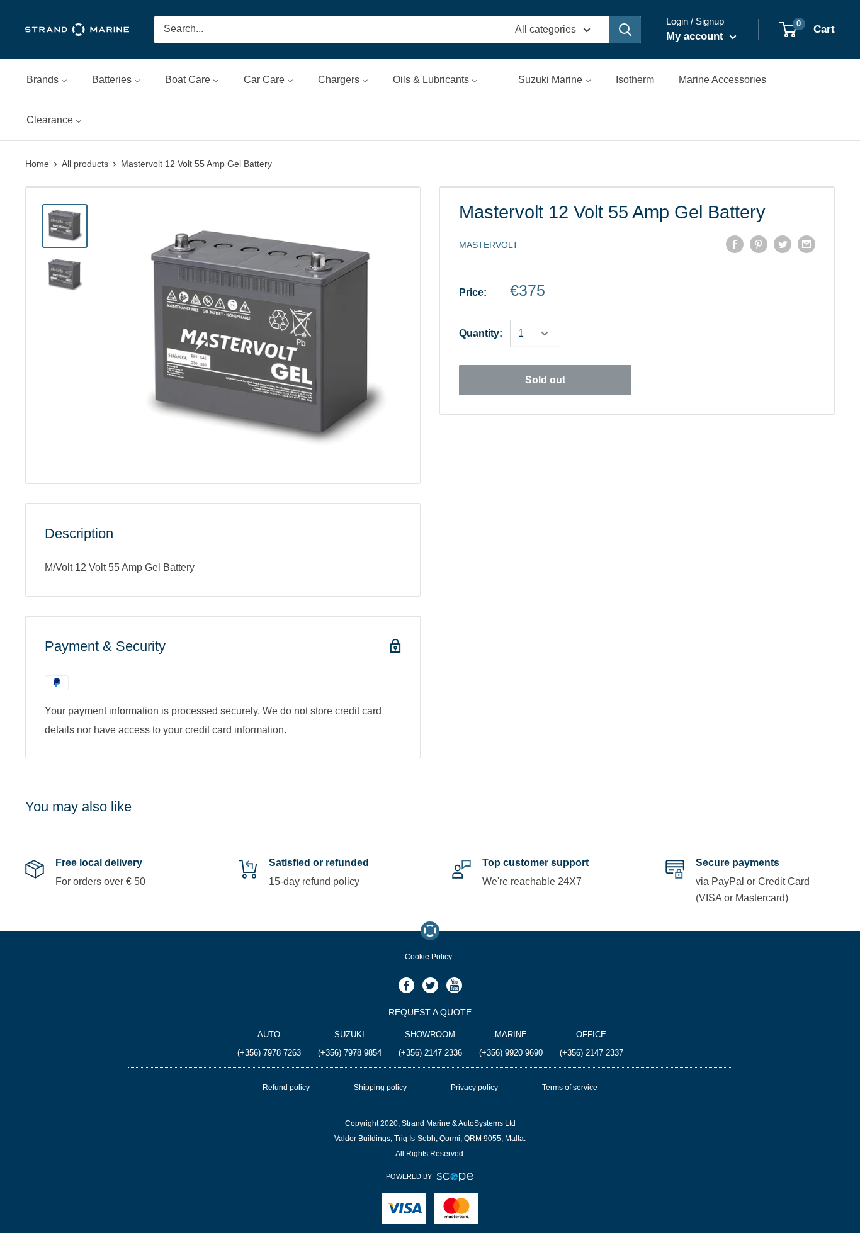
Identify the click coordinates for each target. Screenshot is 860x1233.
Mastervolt (488, 245)
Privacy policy (474, 1087)
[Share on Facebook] (735, 243)
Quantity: (480, 333)
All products (85, 164)
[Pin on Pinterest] (758, 243)
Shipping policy (380, 1087)
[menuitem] (47, 79)
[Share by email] (806, 243)
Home (37, 164)
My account (696, 36)
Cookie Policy (428, 956)
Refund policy (286, 1087)
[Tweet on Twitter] (782, 243)
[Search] (625, 29)
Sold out (545, 379)
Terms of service (569, 1087)
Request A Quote (430, 1012)
